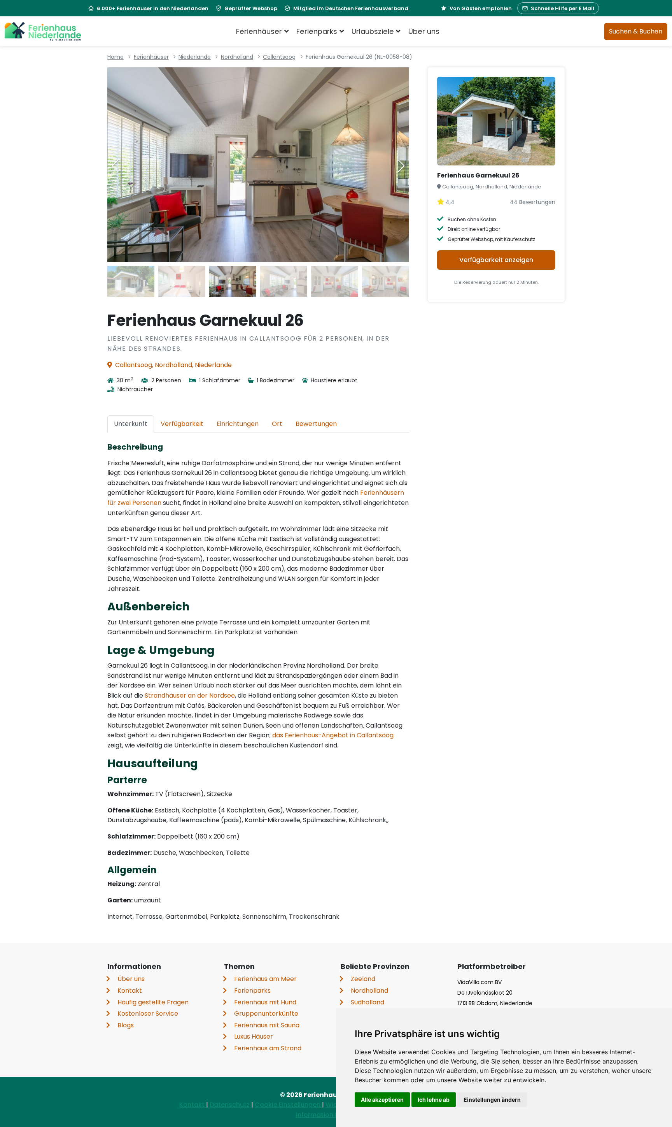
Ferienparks (252, 990)
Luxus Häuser (253, 1036)
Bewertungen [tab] (316, 423)
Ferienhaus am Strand (267, 1048)
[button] (401, 166)
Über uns (423, 31)
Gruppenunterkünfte (266, 1013)
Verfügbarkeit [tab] (182, 423)
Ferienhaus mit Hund (265, 1002)
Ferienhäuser (151, 57)
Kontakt (129, 990)
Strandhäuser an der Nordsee (190, 695)
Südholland (367, 1002)
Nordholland (237, 57)
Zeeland (363, 978)
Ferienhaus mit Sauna (266, 1025)
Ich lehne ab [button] (434, 1099)
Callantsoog (279, 57)
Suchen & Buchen (635, 31)
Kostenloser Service (147, 1013)
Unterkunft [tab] (130, 423)
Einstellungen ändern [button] (492, 1099)
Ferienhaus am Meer (265, 978)
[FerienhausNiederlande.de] (43, 31)
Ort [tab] (277, 423)
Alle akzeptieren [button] (382, 1099)
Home (115, 57)
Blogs (125, 1025)
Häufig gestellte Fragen (153, 1002)
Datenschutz (230, 1104)
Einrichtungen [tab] (238, 423)
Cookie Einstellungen (288, 1104)
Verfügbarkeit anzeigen (496, 259)
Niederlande (194, 57)
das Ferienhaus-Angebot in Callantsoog (333, 735)
